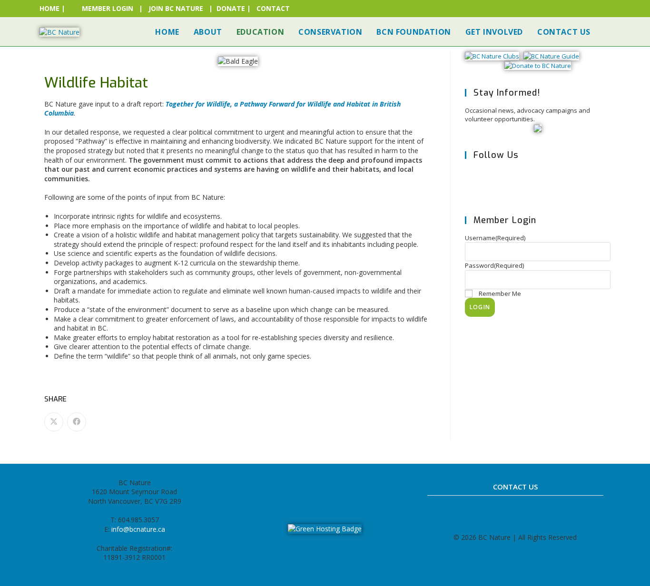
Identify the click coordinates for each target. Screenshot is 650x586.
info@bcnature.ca (138, 529)
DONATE (231, 8)
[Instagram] (537, 183)
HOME (49, 8)
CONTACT (273, 8)
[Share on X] (53, 421)
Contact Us (515, 486)
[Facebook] (508, 183)
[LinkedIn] (335, 487)
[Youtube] (356, 487)
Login (480, 307)
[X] (479, 183)
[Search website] (608, 32)
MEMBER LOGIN (107, 8)
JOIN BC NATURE (175, 8)
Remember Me (500, 293)
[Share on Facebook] (76, 421)
